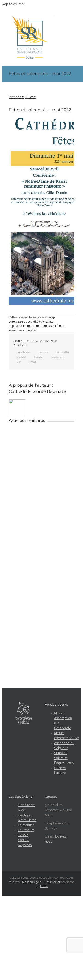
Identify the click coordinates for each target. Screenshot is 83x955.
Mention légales (32, 882)
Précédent (16, 97)
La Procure (26, 830)
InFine (44, 886)
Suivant (30, 97)
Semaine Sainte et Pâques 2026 (64, 758)
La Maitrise (26, 825)
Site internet (52, 882)
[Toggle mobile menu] (55, 14)
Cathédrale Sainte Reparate (26, 317)
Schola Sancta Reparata (25, 840)
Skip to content (13, 4)
